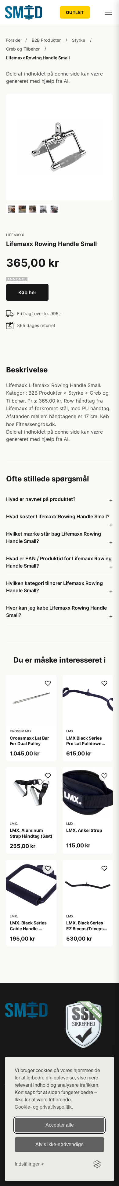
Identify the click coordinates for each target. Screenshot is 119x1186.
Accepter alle (59, 1125)
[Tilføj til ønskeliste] (47, 683)
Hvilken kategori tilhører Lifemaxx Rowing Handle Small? (54, 586)
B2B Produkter (46, 40)
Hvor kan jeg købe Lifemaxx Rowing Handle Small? (56, 611)
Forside (13, 40)
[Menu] (108, 12)
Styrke (78, 40)
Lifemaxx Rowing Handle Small (38, 57)
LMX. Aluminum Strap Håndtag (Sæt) (31, 833)
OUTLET (75, 12)
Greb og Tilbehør (23, 48)
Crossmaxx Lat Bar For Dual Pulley (29, 740)
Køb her (27, 292)
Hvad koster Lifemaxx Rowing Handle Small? (58, 516)
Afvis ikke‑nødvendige (59, 1144)
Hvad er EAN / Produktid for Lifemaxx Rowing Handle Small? (59, 562)
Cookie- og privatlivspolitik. (44, 1106)
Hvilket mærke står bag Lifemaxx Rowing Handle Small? (53, 537)
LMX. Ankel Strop (84, 830)
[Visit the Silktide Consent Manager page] (97, 1164)
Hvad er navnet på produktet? (41, 499)
